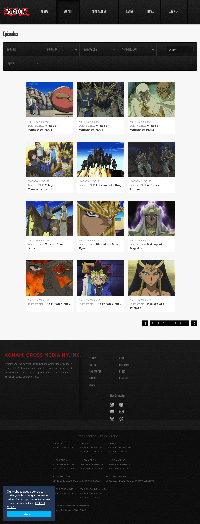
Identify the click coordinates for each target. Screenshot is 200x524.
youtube (112, 412)
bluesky (112, 419)
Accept (29, 514)
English (10, 63)
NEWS (92, 385)
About (122, 358)
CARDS (92, 378)
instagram (121, 412)
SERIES (92, 358)
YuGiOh (17, 11)
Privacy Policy (110, 436)
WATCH (92, 365)
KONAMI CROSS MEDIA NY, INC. (43, 355)
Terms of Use (87, 436)
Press (122, 371)
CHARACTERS (96, 371)
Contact (123, 378)
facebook (121, 405)
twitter (112, 405)
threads (121, 419)
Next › (194, 323)
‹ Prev (145, 323)
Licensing (124, 365)
